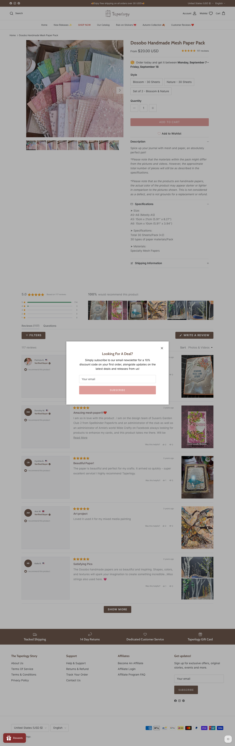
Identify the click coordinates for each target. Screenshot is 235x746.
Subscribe (117, 390)
